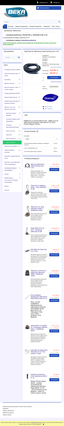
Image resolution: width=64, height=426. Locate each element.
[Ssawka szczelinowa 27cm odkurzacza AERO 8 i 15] (27, 376)
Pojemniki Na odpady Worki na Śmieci (11, 157)
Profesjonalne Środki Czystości (12, 69)
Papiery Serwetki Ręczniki (10, 97)
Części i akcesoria (10, 142)
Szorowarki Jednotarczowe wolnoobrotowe (12, 120)
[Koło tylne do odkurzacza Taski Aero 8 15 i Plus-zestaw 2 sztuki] (27, 351)
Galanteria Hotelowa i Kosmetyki (9, 151)
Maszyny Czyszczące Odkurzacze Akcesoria (9, 108)
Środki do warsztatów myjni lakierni (11, 74)
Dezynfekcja (7, 79)
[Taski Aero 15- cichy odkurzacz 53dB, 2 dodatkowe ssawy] (27, 211)
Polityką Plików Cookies (36, 422)
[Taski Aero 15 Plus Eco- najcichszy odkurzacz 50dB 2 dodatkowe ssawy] (27, 273)
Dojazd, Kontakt (7, 414)
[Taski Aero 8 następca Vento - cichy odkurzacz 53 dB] (27, 190)
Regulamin (5, 408)
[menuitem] (10, 26)
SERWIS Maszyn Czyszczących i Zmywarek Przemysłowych (11, 180)
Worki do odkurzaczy (11, 138)
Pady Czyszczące (10, 131)
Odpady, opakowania (8, 410)
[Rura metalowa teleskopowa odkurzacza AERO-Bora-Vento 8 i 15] (27, 297)
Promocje (6, 190)
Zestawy (6, 174)
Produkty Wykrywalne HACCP (11, 93)
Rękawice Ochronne (9, 83)
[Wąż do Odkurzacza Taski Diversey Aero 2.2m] (27, 165)
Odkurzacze (9, 134)
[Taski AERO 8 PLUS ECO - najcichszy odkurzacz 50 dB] (27, 231)
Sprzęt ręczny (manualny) (10, 146)
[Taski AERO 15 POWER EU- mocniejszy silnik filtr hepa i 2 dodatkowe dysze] (27, 327)
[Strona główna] (16, 12)
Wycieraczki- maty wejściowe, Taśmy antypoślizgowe (11, 163)
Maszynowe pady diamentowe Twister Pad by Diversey (17, 406)
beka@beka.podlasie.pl (28, 40)
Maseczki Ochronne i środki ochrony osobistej (11, 88)
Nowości (6, 186)
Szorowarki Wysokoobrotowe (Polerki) (12, 126)
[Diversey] (50, 97)
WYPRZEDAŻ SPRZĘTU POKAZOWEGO (10, 169)
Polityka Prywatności (8, 412)
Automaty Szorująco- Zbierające (11, 114)
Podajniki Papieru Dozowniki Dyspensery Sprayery (11, 102)
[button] (47, 106)
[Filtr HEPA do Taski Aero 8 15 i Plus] (27, 250)
